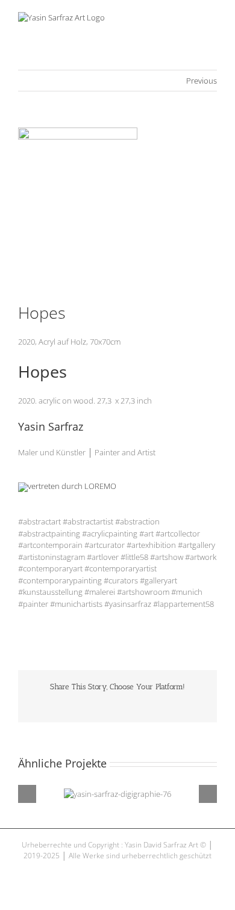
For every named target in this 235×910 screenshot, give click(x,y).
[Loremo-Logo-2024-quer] (67, 486)
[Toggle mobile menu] (212, 18)
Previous (201, 80)
